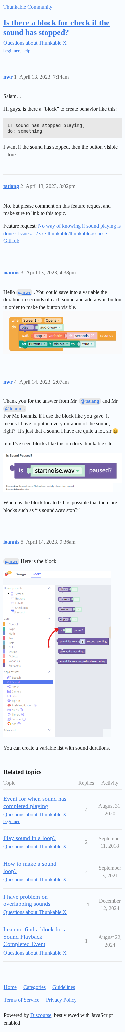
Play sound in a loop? (29, 838)
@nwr (24, 292)
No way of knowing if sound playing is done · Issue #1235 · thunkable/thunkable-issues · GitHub (62, 233)
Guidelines (63, 987)
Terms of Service (21, 1000)
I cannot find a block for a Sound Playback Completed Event (35, 936)
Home (10, 987)
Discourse (40, 1015)
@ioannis (15, 408)
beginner (11, 50)
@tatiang (90, 401)
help (26, 50)
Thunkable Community (27, 7)
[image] (62, 472)
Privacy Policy (61, 1000)
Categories (34, 987)
